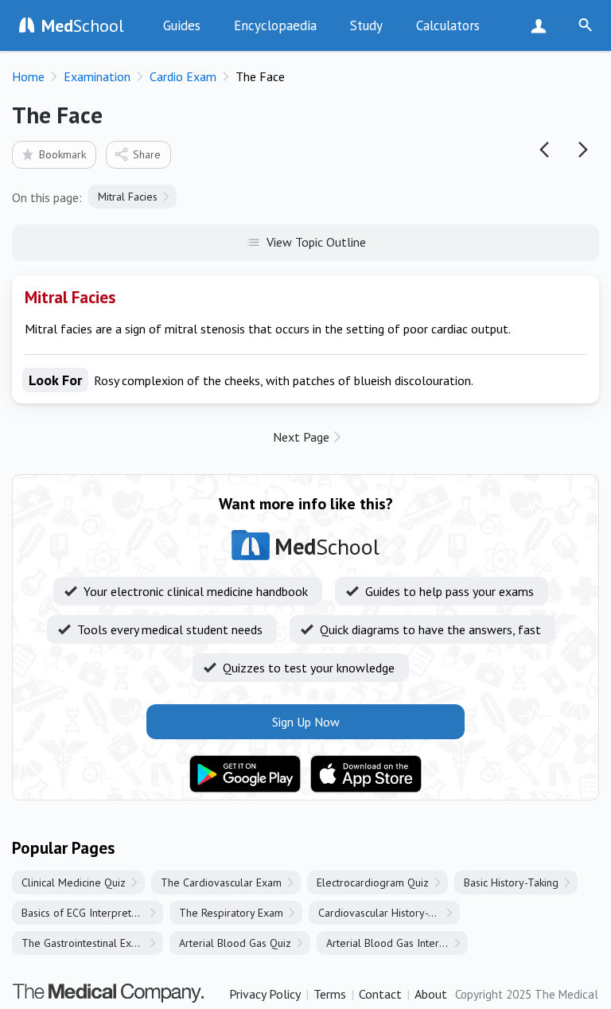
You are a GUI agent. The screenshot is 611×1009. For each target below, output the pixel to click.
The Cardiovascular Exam (221, 882)
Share (147, 154)
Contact (380, 994)
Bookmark (62, 154)
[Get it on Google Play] (245, 774)
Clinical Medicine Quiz (73, 882)
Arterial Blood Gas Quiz (235, 943)
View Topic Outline (316, 242)
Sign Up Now (542, 25)
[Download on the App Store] (366, 774)
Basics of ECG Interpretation (87, 913)
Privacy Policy (265, 994)
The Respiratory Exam (231, 913)
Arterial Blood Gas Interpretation (397, 943)
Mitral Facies (128, 196)
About (430, 994)
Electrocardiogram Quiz (373, 882)
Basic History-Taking (511, 882)
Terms (329, 994)
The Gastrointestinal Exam (83, 943)
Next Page (301, 437)
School (82, 25)
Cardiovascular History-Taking (388, 913)
